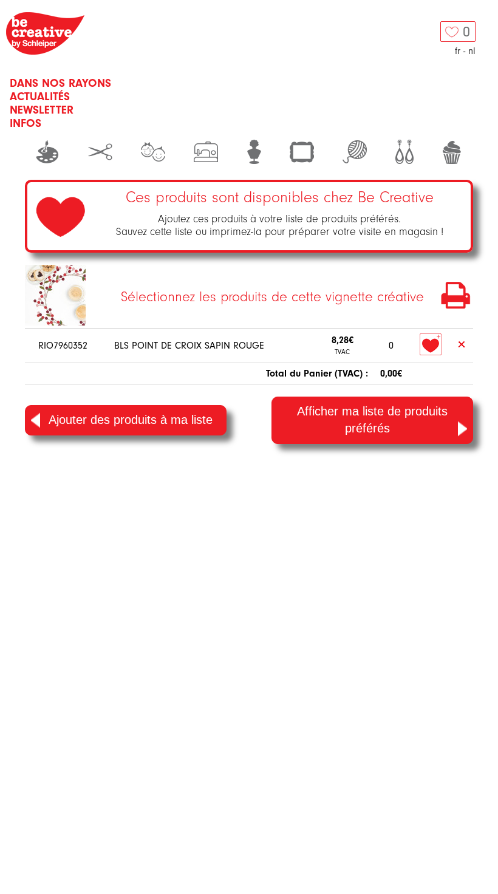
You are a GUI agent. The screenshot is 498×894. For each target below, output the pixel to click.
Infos (25, 123)
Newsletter (41, 110)
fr (457, 51)
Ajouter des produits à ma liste (131, 419)
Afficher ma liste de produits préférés (372, 419)
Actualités (40, 96)
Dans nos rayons (60, 83)
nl (472, 51)
